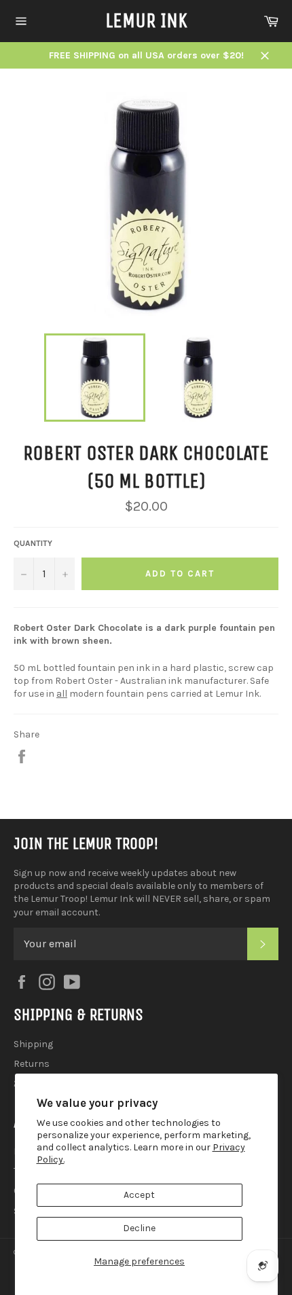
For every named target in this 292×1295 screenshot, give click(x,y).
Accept (139, 1195)
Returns (32, 1064)
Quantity (33, 543)
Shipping (33, 1044)
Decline (139, 1228)
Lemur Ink (146, 20)
